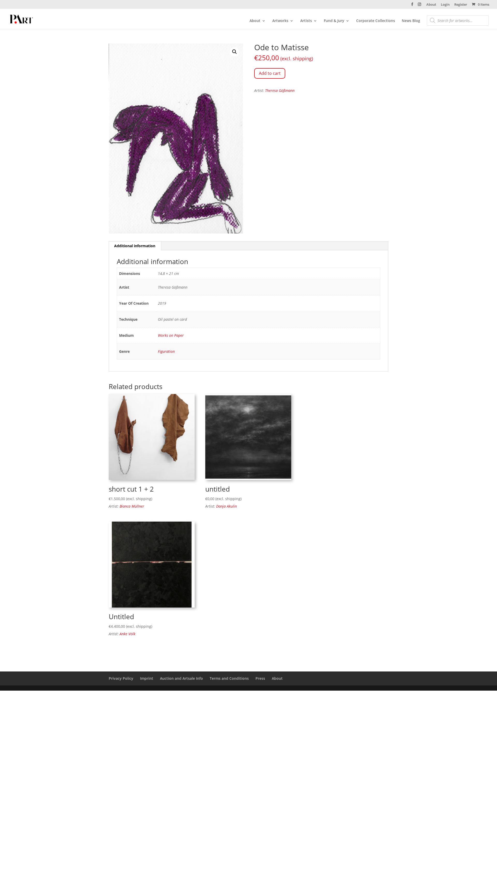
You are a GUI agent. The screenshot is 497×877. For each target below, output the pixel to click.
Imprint (146, 678)
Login (445, 5)
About (431, 5)
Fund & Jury (334, 21)
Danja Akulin (226, 506)
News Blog (411, 21)
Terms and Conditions (229, 678)
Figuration (166, 351)
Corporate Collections (375, 21)
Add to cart (270, 73)
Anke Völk (127, 633)
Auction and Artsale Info (181, 678)
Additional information (134, 245)
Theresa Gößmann (280, 90)
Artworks (280, 21)
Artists (306, 21)
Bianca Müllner (132, 506)
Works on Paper (171, 335)
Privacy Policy (121, 678)
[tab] (134, 246)
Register (460, 5)
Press (260, 678)
